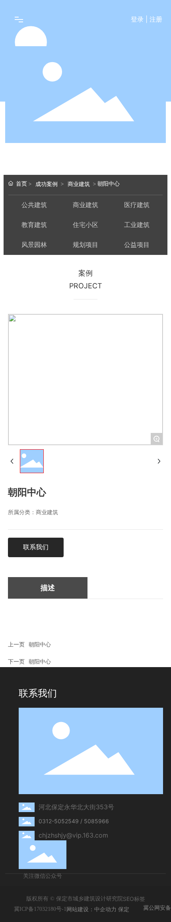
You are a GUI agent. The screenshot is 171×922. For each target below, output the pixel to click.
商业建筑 (79, 183)
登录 (138, 19)
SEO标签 (134, 898)
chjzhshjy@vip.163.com (73, 835)
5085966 (96, 821)
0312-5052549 (59, 821)
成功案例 (46, 183)
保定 (123, 909)
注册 (156, 19)
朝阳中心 (40, 644)
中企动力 (105, 909)
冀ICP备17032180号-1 (40, 909)
